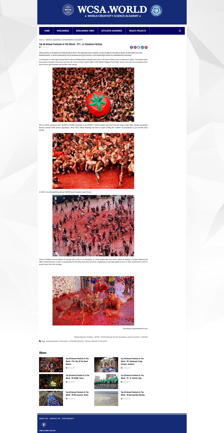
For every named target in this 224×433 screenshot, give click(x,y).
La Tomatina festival (76, 341)
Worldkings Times (85, 30)
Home (47, 30)
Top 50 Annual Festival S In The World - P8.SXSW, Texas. (77, 376)
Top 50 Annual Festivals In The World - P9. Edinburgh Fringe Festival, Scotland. (132, 361)
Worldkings (63, 30)
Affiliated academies (111, 30)
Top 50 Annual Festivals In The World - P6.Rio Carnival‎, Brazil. (77, 393)
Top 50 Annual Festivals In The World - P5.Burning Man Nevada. (133, 393)
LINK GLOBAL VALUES (47, 430)
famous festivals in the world (96, 341)
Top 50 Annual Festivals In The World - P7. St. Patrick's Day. (132, 376)
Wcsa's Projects (137, 30)
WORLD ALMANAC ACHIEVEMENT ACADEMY (64, 40)
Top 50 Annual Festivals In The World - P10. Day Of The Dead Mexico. (77, 361)
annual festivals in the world (56, 341)
